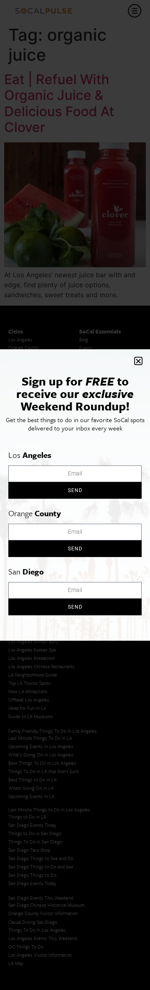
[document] (75, 495)
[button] (138, 361)
